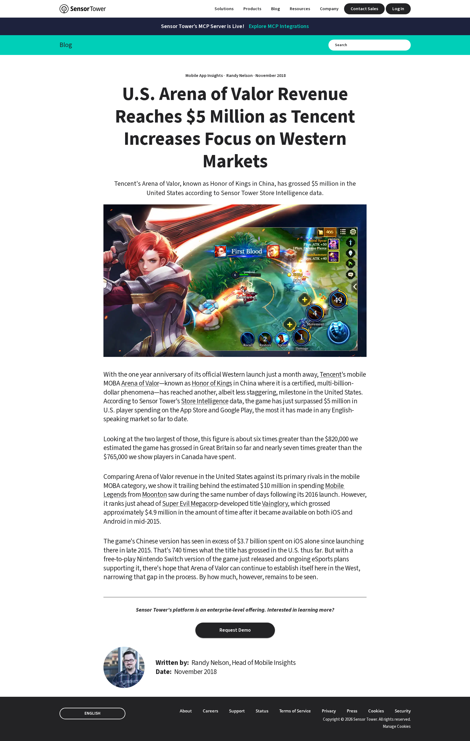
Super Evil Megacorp (190, 504)
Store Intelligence (204, 401)
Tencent (331, 374)
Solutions (224, 9)
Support (237, 711)
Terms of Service (295, 711)
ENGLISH (92, 713)
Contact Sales (364, 9)
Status (262, 711)
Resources (300, 9)
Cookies (376, 711)
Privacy (329, 711)
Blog (275, 9)
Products (252, 9)
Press (352, 711)
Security (403, 711)
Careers (210, 711)
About (186, 711)
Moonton (154, 494)
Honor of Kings (212, 383)
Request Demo (235, 630)
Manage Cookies (397, 726)
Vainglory (275, 504)
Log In (398, 9)
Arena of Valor (140, 383)
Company (329, 9)
